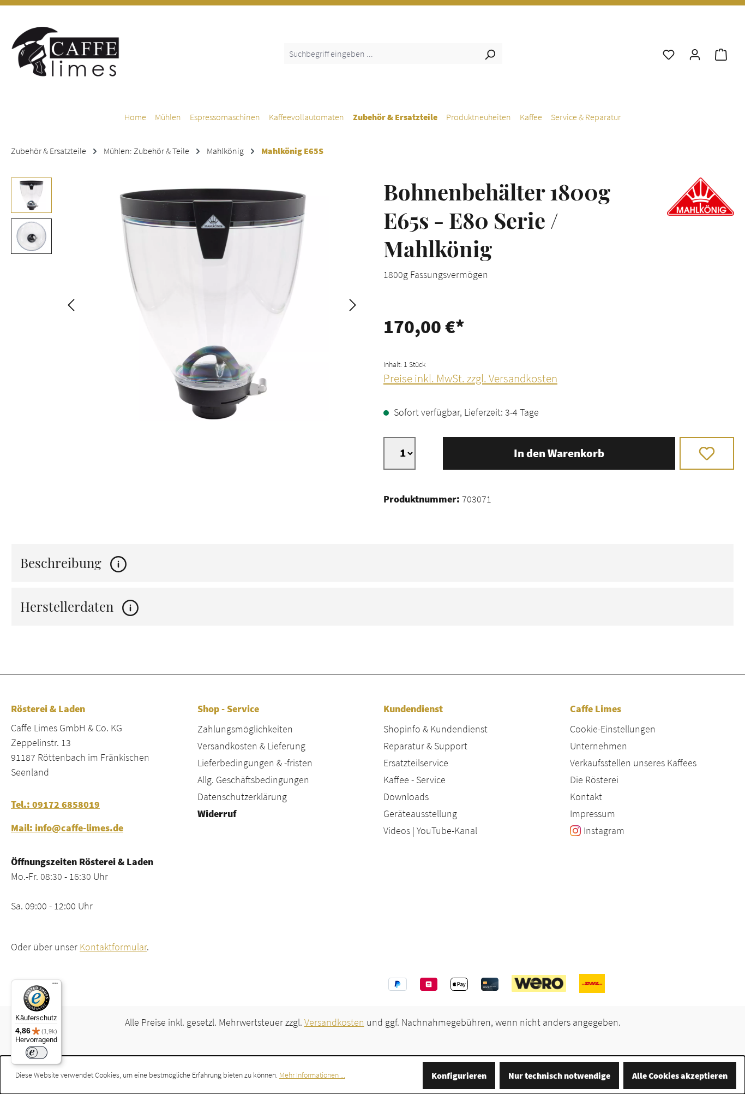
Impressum (592, 813)
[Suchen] (489, 53)
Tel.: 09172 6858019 (55, 804)
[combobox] (381, 53)
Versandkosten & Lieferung (251, 746)
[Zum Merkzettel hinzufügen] (707, 453)
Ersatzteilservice (415, 762)
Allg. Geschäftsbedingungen (253, 779)
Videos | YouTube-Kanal (430, 830)
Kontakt (586, 796)
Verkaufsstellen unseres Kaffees (633, 762)
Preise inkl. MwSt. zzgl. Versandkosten (470, 378)
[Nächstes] (353, 304)
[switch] (36, 1052)
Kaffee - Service (414, 779)
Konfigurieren (458, 1075)
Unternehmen (598, 746)
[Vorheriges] (71, 304)
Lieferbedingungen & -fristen (255, 762)
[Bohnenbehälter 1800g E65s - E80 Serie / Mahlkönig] (212, 303)
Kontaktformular (113, 947)
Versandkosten (334, 1022)
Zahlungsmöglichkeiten (245, 729)
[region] (186, 304)
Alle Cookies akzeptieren (680, 1075)
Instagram (604, 830)
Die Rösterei (594, 779)
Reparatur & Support (425, 746)
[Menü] (55, 985)
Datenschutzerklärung (242, 796)
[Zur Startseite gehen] (65, 51)
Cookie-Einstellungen (613, 729)
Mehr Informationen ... (312, 1075)
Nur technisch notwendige (559, 1075)
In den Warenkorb (559, 453)
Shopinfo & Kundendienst (435, 729)
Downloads (406, 796)
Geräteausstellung (420, 813)
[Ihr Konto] (695, 53)
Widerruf (216, 813)
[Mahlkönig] (700, 238)
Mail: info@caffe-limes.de (67, 827)
